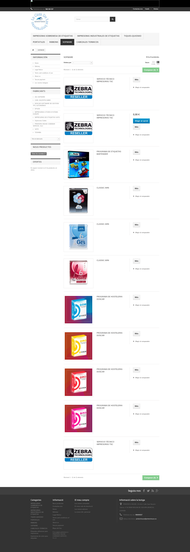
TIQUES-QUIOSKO (132, 36)
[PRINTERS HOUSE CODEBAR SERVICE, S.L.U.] (51, 21)
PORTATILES (39, 42)
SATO (36, 129)
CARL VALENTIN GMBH (42, 100)
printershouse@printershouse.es (146, 519)
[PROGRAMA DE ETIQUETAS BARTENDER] (78, 164)
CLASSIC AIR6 (103, 188)
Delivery (37, 66)
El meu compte (82, 500)
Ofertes (37, 161)
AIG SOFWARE (39, 97)
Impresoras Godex (40, 120)
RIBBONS (53, 42)
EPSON (37, 109)
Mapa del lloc (57, 528)
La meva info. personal (82, 512)
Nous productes (42, 147)
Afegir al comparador (142, 87)
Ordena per (67, 62)
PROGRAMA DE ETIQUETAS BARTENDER (109, 152)
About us (37, 76)
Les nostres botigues (41, 83)
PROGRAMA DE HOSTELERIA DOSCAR (109, 298)
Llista (158, 64)
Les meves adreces (81, 509)
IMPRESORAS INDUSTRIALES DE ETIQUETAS (98, 36)
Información (40, 57)
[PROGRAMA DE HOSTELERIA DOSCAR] (78, 309)
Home (36, 63)
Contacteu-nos (138, 9)
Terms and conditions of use (43, 73)
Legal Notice (38, 69)
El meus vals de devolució (84, 506)
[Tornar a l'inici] (33, 50)
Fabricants (39, 91)
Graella (153, 64)
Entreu (156, 9)
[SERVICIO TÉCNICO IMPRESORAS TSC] (78, 92)
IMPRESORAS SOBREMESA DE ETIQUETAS (53, 36)
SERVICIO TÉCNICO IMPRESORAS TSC (105, 80)
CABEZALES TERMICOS (87, 42)
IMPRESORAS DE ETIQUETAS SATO (47, 117)
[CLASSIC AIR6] (78, 201)
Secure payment (39, 79)
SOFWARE (67, 42)
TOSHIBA (37, 132)
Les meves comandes (82, 503)
